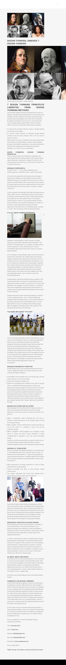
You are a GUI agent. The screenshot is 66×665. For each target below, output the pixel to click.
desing (27, 650)
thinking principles (37, 650)
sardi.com (15, 629)
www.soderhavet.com (21, 641)
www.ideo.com (15, 625)
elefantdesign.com (18, 633)
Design (10, 406)
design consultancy (18, 650)
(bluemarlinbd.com (19, 637)
